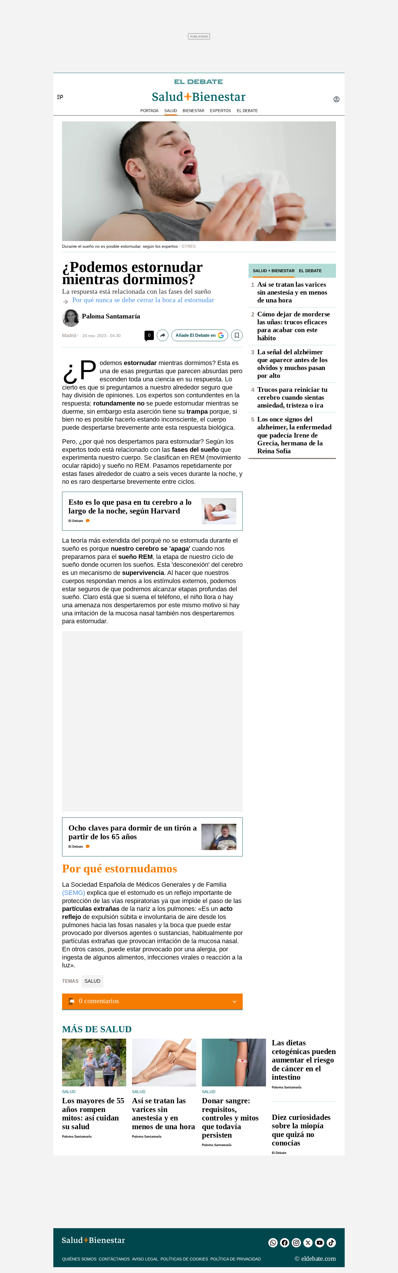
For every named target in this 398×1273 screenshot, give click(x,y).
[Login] (336, 100)
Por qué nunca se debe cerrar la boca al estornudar (143, 300)
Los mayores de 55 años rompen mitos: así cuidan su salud (93, 1113)
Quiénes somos (79, 1259)
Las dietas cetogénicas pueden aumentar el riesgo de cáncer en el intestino (304, 1059)
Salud (92, 981)
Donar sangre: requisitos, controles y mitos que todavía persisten (230, 1117)
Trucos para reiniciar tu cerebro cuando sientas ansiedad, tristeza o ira (292, 397)
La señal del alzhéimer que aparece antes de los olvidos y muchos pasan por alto (292, 363)
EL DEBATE (247, 111)
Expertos (220, 111)
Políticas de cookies (184, 1259)
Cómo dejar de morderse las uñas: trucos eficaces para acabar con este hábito (293, 325)
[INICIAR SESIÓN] (336, 100)
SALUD (170, 111)
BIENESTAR (193, 111)
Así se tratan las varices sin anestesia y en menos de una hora (292, 292)
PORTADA (149, 111)
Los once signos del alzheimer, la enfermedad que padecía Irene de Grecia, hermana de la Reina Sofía (294, 434)
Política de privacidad (235, 1259)
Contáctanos (114, 1259)
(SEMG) (74, 892)
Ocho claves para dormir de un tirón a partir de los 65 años (132, 832)
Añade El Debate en (196, 335)
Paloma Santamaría (111, 316)
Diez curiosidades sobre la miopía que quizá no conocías (301, 1130)
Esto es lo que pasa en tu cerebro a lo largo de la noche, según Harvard (130, 506)
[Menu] (58, 87)
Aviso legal (145, 1259)
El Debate (75, 521)
